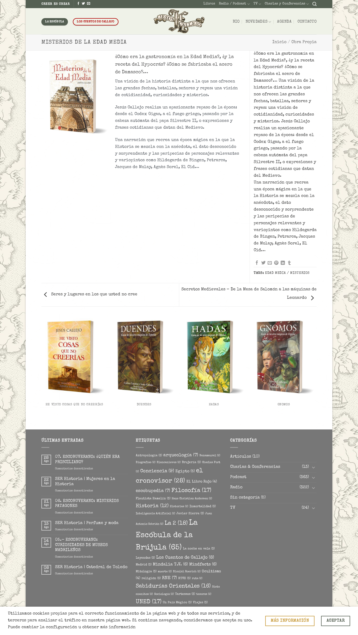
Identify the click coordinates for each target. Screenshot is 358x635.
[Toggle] (313, 467)
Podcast (238, 477)
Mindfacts (203, 565)
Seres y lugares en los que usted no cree (93, 294)
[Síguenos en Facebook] (78, 4)
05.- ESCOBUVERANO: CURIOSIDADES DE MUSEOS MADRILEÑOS (81, 545)
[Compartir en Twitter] (263, 263)
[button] (314, 4)
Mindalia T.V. (170, 565)
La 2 (176, 523)
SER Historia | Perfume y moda (86, 523)
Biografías (145, 462)
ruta (197, 578)
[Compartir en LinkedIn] (283, 263)
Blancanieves (169, 462)
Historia (152, 506)
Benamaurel (209, 455)
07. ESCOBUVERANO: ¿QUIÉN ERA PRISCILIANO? (87, 459)
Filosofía (191, 491)
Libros (209, 4)
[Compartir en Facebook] (257, 263)
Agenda (284, 22)
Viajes (200, 602)
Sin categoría (245, 498)
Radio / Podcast (232, 4)
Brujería (191, 462)
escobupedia (153, 491)
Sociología (164, 594)
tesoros (203, 594)
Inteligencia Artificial (155, 513)
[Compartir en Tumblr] (289, 263)
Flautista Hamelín (153, 498)
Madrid (143, 564)
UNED (148, 602)
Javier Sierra (190, 513)
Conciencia (157, 471)
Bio (236, 22)
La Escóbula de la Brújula (167, 535)
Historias (179, 506)
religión (151, 578)
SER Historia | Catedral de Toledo (91, 567)
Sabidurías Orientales (173, 586)
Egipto (185, 471)
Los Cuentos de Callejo (185, 557)
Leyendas (145, 558)
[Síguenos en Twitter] (83, 4)
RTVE (184, 578)
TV (255, 4)
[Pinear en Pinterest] (276, 263)
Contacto (307, 22)
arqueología (180, 455)
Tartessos (185, 594)
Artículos (240, 457)
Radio (236, 487)
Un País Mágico (177, 602)
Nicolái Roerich (186, 571)
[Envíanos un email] (88, 4)
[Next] (316, 371)
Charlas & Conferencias (255, 467)
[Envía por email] (270, 263)
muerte (165, 571)
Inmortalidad (202, 506)
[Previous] (42, 371)
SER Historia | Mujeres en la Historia (85, 481)
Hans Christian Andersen (192, 498)
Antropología (149, 455)
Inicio (279, 42)
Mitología (146, 571)
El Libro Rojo (201, 482)
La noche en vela (199, 548)
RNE (169, 578)
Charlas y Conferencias (285, 4)
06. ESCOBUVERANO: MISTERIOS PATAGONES (87, 503)
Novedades (257, 22)
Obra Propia (304, 42)
